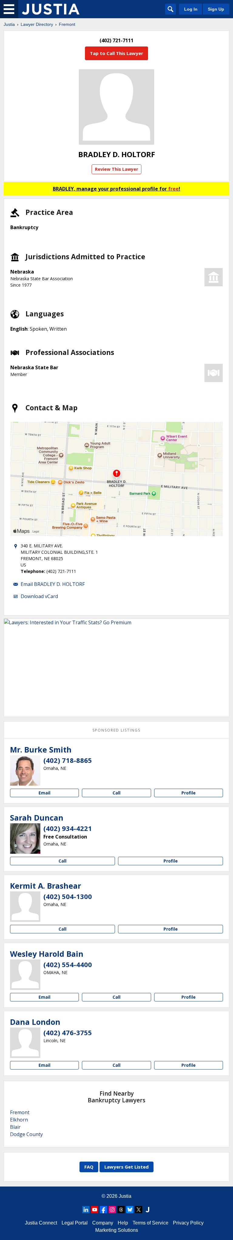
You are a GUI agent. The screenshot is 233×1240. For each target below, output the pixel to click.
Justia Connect (41, 1222)
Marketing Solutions (116, 1230)
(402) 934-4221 (67, 828)
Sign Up (216, 9)
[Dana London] (25, 1043)
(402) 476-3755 (67, 1032)
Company (102, 1222)
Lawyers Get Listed (126, 1167)
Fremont (67, 24)
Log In (191, 9)
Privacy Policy (188, 1222)
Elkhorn (19, 1119)
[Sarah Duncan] (25, 838)
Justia (9, 24)
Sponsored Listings (116, 730)
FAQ (88, 1167)
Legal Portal (75, 1222)
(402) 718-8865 (67, 760)
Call (116, 793)
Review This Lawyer (116, 169)
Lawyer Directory (37, 24)
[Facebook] (103, 1209)
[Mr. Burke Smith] (25, 770)
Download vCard (39, 596)
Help (123, 1222)
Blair (15, 1127)
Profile (188, 793)
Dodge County (26, 1134)
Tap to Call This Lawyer (116, 53)
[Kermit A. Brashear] (25, 906)
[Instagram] (112, 1209)
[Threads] (121, 1209)
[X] (138, 1209)
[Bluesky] (129, 1209)
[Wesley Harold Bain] (25, 974)
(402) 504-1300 (67, 896)
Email (44, 793)
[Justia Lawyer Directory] (50, 9)
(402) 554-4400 (67, 964)
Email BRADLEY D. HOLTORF (53, 584)
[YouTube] (94, 1209)
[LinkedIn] (85, 1209)
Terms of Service (150, 1222)
